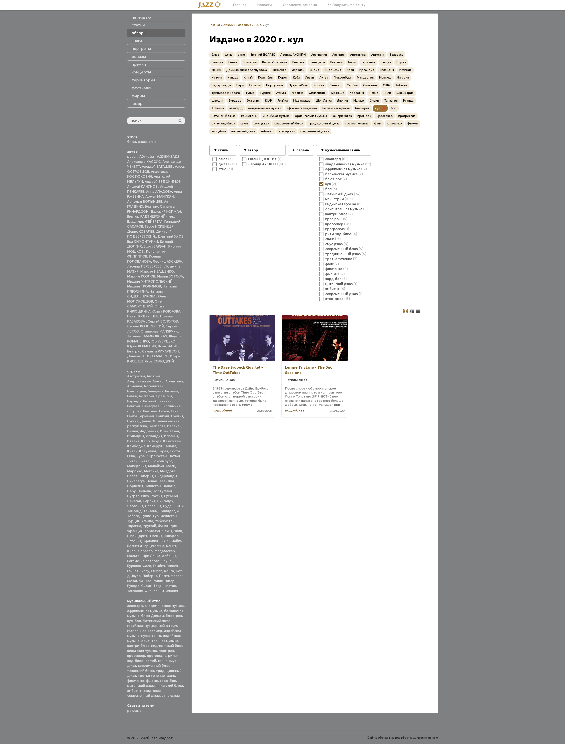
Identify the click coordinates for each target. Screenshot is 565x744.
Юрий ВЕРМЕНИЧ (141, 346)
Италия (133, 441)
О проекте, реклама (300, 5)
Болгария (147, 396)
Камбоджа (136, 446)
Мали (170, 466)
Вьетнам (150, 411)
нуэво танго (151, 636)
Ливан (132, 461)
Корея (163, 451)
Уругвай (149, 526)
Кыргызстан (157, 456)
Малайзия (156, 466)
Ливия (164, 576)
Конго (169, 571)
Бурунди (134, 401)
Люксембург (161, 461)
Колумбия (147, 451)
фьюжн (152, 681)
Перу (131, 491)
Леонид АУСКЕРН (167, 261)
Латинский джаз (156, 621)
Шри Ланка (150, 556)
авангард (135, 606)
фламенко (135, 681)
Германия (147, 416)
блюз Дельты (152, 616)
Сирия (146, 586)
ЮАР (164, 541)
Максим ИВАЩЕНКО (157, 271)
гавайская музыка (142, 626)
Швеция (155, 536)
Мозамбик (136, 581)
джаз (142, 142)
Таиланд (134, 511)
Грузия (132, 421)
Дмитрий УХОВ (170, 236)
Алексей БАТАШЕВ (157, 166)
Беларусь (155, 391)
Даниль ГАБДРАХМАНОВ (147, 356)
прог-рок (166, 651)
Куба (141, 456)
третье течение (151, 675)
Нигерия (146, 476)
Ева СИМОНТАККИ (142, 241)
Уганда (147, 521)
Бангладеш (136, 391)
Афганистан (154, 386)
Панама (169, 486)
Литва (144, 461)
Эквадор (171, 536)
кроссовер (136, 655)
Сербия (149, 501)
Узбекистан (164, 521)
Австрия (154, 376)
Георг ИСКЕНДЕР (159, 226)
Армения (134, 386)
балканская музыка (336, 108)
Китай (132, 451)
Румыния (171, 496)
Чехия (167, 531)
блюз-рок (174, 616)
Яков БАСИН (168, 346)
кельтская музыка (142, 651)
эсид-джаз (152, 691)
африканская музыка (144, 611)
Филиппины (154, 591)
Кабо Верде (151, 441)
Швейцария (137, 536)
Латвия (174, 456)
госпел (133, 631)
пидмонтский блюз (167, 646)
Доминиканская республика (246, 70)
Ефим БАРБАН (155, 246)
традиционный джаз (323, 123)
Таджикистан (164, 586)
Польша (144, 491)
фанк (171, 675)
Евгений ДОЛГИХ (263, 55)
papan (132, 156)
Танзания (135, 591)
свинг (162, 661)
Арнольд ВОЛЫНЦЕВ (144, 201)
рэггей (150, 661)
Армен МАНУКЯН (159, 196)
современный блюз (154, 665)
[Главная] (211, 5)
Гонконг (162, 416)
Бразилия (164, 396)
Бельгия (171, 391)
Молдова (168, 471)
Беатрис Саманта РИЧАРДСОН (153, 351)
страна (302, 150)
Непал (132, 476)
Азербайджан (139, 381)
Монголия (154, 581)
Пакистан (153, 486)
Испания (171, 436)
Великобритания (157, 401)
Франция (135, 531)
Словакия (135, 506)
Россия (156, 496)
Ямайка (175, 541)
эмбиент (134, 691)
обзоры (229, 25)
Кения (171, 546)
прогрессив (156, 655)
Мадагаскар (165, 551)
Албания (169, 556)
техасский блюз (140, 671)
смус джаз (261, 123)
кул (130, 621)
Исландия (154, 436)
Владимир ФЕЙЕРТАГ (145, 221)
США (179, 506)
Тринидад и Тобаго (226, 93)
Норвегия (135, 486)
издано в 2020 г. (250, 25)
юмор (137, 103)
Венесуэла (151, 406)
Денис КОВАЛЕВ (140, 231)
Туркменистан (165, 516)
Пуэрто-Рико (138, 496)
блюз (131, 142)
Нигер (169, 581)
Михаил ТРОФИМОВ (144, 286)
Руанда (133, 586)
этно (153, 142)
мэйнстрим (168, 626)
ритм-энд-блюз (223, 123)
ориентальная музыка (159, 641)
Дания (145, 421)
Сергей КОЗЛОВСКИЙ (145, 326)
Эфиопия (150, 541)
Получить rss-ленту (348, 5)
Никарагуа (136, 481)
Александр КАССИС (144, 161)
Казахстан (172, 441)
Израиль (174, 426)
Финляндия (167, 526)
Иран (174, 431)
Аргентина (174, 381)
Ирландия (135, 436)
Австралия (136, 376)
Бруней (167, 561)
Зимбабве (157, 426)
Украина (134, 526)
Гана (174, 411)
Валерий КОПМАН (166, 211)
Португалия (162, 491)
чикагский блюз (170, 685)
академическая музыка (164, 606)
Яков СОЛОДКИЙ (159, 361)
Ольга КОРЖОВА (166, 311)
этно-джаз (171, 695)
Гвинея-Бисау (138, 571)
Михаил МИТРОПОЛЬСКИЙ (149, 281)
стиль (223, 150)
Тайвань (150, 511)
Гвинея (172, 566)
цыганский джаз (141, 685)
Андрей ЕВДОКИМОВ (163, 181)
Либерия (150, 576)
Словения (153, 506)
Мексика (151, 471)
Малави (177, 576)
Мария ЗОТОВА (170, 276)
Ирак (164, 431)
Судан (168, 506)
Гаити (132, 416)
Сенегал (134, 501)
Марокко (134, 471)
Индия (132, 431)
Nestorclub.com (427, 737)
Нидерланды (166, 476)
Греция (177, 416)
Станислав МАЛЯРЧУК (159, 331)
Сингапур (165, 501)
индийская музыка (276, 116)
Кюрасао (145, 551)
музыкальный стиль (342, 150)
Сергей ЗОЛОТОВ (163, 321)
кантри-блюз (138, 646)
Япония (172, 591)
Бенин (132, 396)
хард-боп (168, 681)
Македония (136, 466)
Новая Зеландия (160, 481)
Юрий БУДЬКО (163, 341)
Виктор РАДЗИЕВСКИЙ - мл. (150, 216)
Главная (239, 5)
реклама (134, 711)
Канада (170, 446)
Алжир (158, 381)
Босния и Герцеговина (145, 546)
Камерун (154, 446)
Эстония (134, 541)
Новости (264, 5)
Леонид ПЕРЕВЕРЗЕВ (145, 266)
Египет (156, 571)
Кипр (131, 551)
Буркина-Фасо (139, 566)
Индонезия (149, 431)
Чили (178, 531)
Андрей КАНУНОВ (142, 186)
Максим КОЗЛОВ (141, 276)
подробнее (222, 410)
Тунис (146, 516)
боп (138, 621)
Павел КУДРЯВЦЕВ (142, 316)
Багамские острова (143, 561)
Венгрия (134, 406)
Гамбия (159, 566)
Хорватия (152, 531)
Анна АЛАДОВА (159, 191)
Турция (133, 521)
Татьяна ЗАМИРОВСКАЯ (147, 336)
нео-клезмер (151, 631)
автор (253, 150)
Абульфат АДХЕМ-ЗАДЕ (159, 156)
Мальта (133, 556)
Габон (164, 411)
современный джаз (143, 695)
